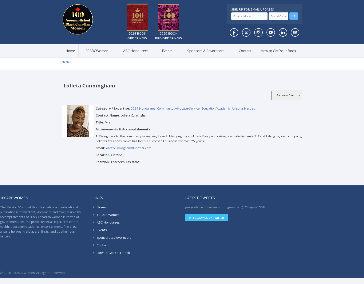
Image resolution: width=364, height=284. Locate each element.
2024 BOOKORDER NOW (137, 35)
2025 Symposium (178, 56)
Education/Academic (215, 108)
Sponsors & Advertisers (205, 50)
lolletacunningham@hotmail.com (128, 148)
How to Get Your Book (278, 50)
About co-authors (99, 56)
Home (70, 50)
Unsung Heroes (243, 108)
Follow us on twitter (208, 218)
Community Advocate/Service (178, 108)
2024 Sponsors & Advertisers (202, 56)
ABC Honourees (136, 50)
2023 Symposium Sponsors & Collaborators (203, 55)
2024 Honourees (138, 56)
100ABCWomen (96, 50)
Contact (245, 50)
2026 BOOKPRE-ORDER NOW (168, 35)
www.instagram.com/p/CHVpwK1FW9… (240, 207)
